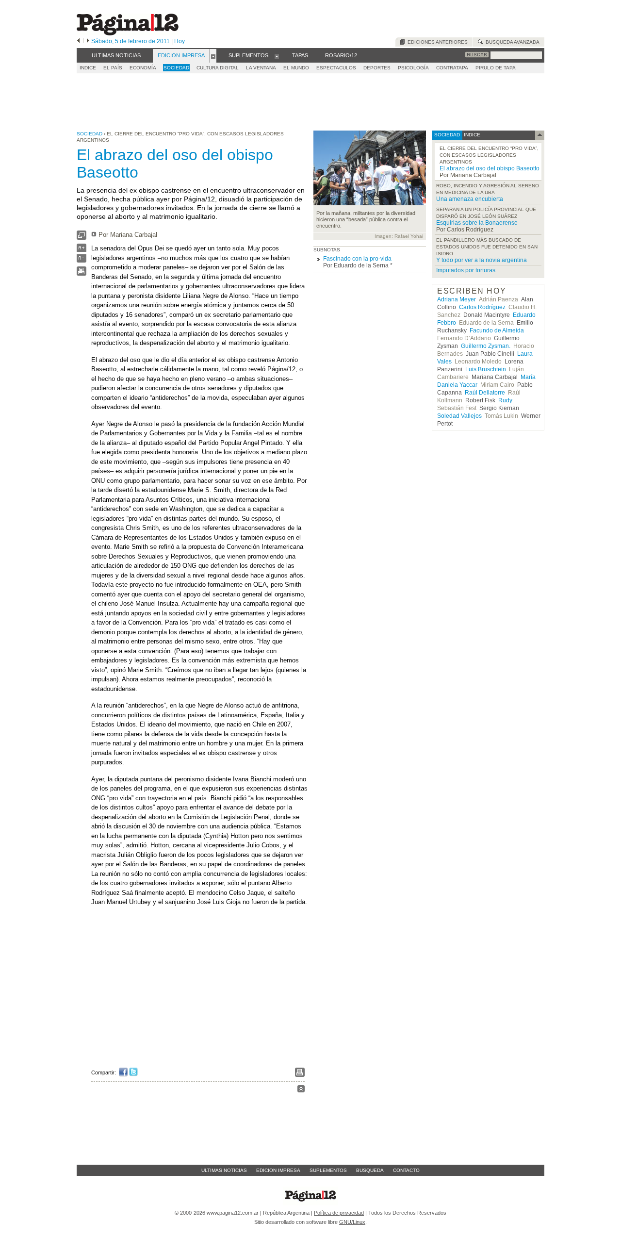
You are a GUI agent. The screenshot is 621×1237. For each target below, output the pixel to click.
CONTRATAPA (452, 67)
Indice (88, 67)
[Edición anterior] (78, 41)
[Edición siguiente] (88, 41)
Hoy (179, 41)
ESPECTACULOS (336, 67)
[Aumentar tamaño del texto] (81, 250)
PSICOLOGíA (413, 67)
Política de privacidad (339, 1213)
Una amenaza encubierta (469, 199)
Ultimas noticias (224, 1170)
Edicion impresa (278, 1170)
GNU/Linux (352, 1222)
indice (471, 134)
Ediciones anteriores (436, 42)
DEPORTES (377, 67)
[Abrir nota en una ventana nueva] (81, 237)
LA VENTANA (261, 67)
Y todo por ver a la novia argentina (481, 260)
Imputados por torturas (465, 270)
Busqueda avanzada (511, 42)
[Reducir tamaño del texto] (81, 260)
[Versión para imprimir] (81, 273)
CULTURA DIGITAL (217, 67)
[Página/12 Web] (128, 33)
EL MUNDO (296, 67)
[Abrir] (213, 56)
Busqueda (370, 1170)
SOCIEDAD (176, 67)
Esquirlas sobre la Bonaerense (477, 222)
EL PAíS (112, 67)
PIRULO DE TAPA (495, 67)
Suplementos (328, 1170)
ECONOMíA (143, 67)
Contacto (406, 1170)
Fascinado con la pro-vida (357, 258)
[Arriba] (301, 1090)
